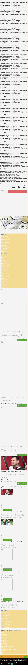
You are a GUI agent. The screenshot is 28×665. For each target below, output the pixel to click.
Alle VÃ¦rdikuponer (5, 634)
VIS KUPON (22, 340)
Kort (2, 652)
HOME (2, 632)
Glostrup (3, 268)
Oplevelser (4, 244)
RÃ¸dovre (4, 279)
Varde (3, 287)
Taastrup (4, 282)
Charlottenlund (5, 263)
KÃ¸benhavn (5, 276)
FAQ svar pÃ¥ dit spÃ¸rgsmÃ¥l (8, 646)
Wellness (3, 251)
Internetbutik (4, 241)
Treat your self (9, 450)
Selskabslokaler (5, 247)
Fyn (2, 257)
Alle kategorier (4, 236)
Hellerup (3, 269)
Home (3, 230)
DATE (24, 487)
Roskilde (3, 278)
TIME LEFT (15, 486)
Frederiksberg (5, 265)
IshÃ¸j (3, 272)
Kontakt (3, 653)
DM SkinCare (8, 400)
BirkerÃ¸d (4, 260)
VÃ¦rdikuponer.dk (16, 657)
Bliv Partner (4, 643)
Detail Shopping (5, 239)
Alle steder (3, 256)
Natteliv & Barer (5, 242)
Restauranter (5, 245)
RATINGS (23, 486)
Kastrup (3, 275)
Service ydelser (5, 248)
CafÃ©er (3, 238)
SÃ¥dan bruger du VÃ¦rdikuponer (9, 649)
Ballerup (3, 259)
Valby (3, 285)
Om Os (3, 637)
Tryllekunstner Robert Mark (13, 476)
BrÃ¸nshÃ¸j (4, 262)
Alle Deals (3, 635)
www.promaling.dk (12, 335)
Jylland (3, 273)
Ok (12, 663)
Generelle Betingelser (6, 647)
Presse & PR (4, 644)
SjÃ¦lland (4, 281)
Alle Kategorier (5, 627)
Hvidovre (3, 271)
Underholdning (5, 250)
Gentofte (4, 266)
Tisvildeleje (4, 284)
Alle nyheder (4, 640)
